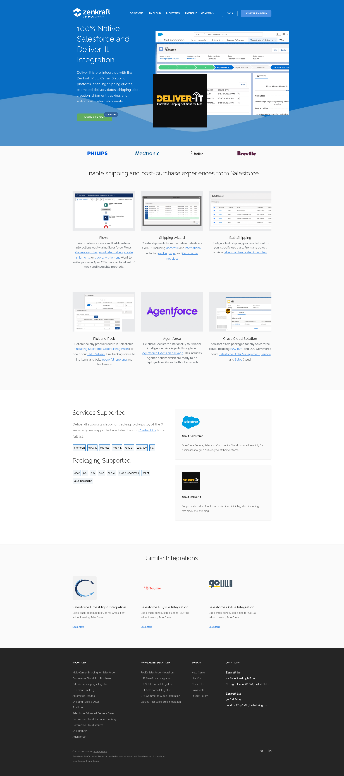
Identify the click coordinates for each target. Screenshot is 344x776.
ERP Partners (96, 354)
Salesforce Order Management (239, 354)
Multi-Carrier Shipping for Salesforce (94, 672)
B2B (240, 349)
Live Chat (197, 678)
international (193, 248)
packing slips (166, 253)
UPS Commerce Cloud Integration (160, 695)
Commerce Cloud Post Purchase (92, 678)
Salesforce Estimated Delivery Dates (93, 713)
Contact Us (147, 430)
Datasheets (198, 690)
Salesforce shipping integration (90, 684)
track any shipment (107, 257)
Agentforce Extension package (162, 353)
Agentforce (79, 736)
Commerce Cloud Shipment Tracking (94, 719)
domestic (172, 248)
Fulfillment (79, 707)
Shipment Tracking (83, 690)
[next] (267, 153)
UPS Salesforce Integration (156, 678)
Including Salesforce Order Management (102, 349)
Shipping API (80, 730)
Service (266, 354)
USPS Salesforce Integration (157, 684)
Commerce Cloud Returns (88, 725)
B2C (233, 349)
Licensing (191, 13)
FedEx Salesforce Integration (157, 672)
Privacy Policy (200, 695)
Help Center (199, 672)
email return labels (111, 252)
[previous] (76, 153)
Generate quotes (86, 252)
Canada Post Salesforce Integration (161, 701)
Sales (238, 359)
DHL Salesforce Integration (156, 690)
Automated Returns (84, 695)
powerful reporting (114, 359)
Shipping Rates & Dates (86, 701)
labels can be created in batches (245, 252)
